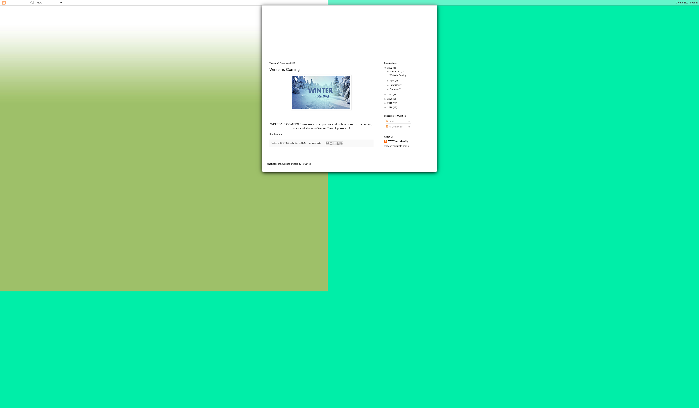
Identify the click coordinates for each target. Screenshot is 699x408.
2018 (390, 107)
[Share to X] (334, 143)
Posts (391, 121)
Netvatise (306, 164)
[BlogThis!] (331, 143)
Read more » (275, 134)
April (392, 80)
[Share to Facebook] (338, 143)
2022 (390, 68)
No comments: (315, 143)
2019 (390, 103)
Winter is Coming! (285, 69)
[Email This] (327, 143)
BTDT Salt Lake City (398, 141)
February (394, 85)
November (395, 71)
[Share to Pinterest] (341, 143)
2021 (390, 94)
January (394, 89)
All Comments (395, 126)
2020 (390, 99)
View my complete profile (396, 146)
